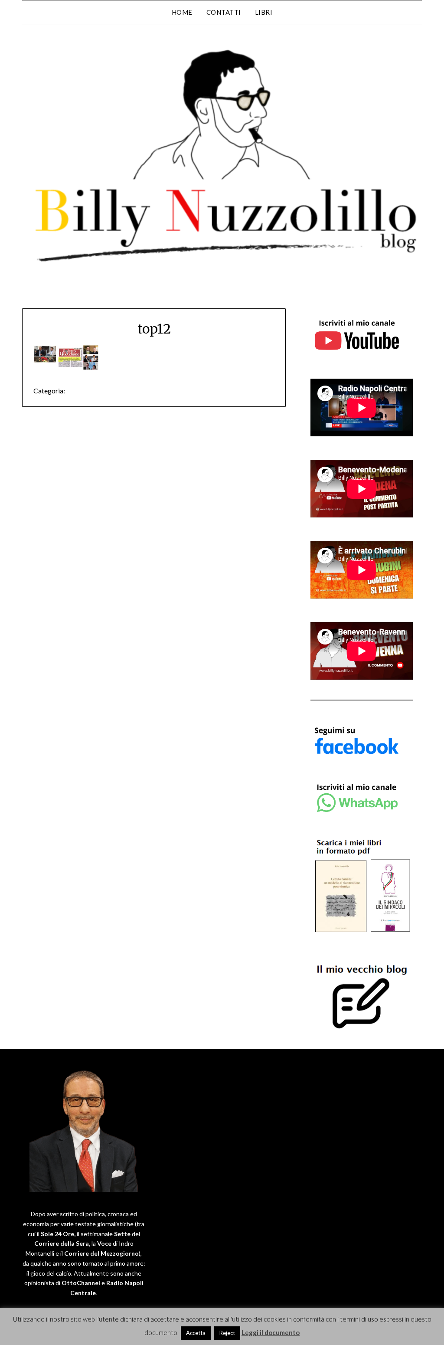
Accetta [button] (196, 1332)
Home (182, 12)
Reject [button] (227, 1332)
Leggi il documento (271, 1332)
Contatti (223, 12)
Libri (264, 12)
